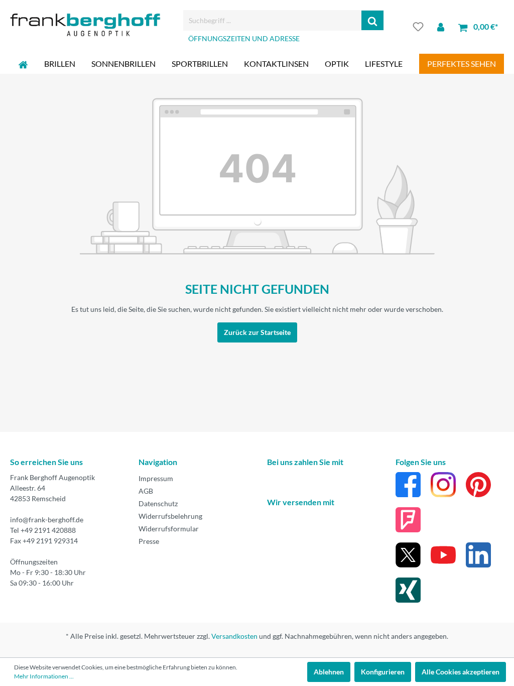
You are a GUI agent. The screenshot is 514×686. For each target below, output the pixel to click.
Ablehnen (329, 671)
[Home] (23, 64)
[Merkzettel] (418, 26)
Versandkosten (234, 636)
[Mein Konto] (441, 26)
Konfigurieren (383, 671)
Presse (149, 541)
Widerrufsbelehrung (170, 516)
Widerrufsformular (169, 528)
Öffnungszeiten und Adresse (244, 38)
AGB (146, 491)
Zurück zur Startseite (257, 332)
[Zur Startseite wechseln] (85, 25)
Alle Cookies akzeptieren (460, 671)
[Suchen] (372, 20)
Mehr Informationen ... (44, 676)
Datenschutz (158, 503)
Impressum (156, 478)
